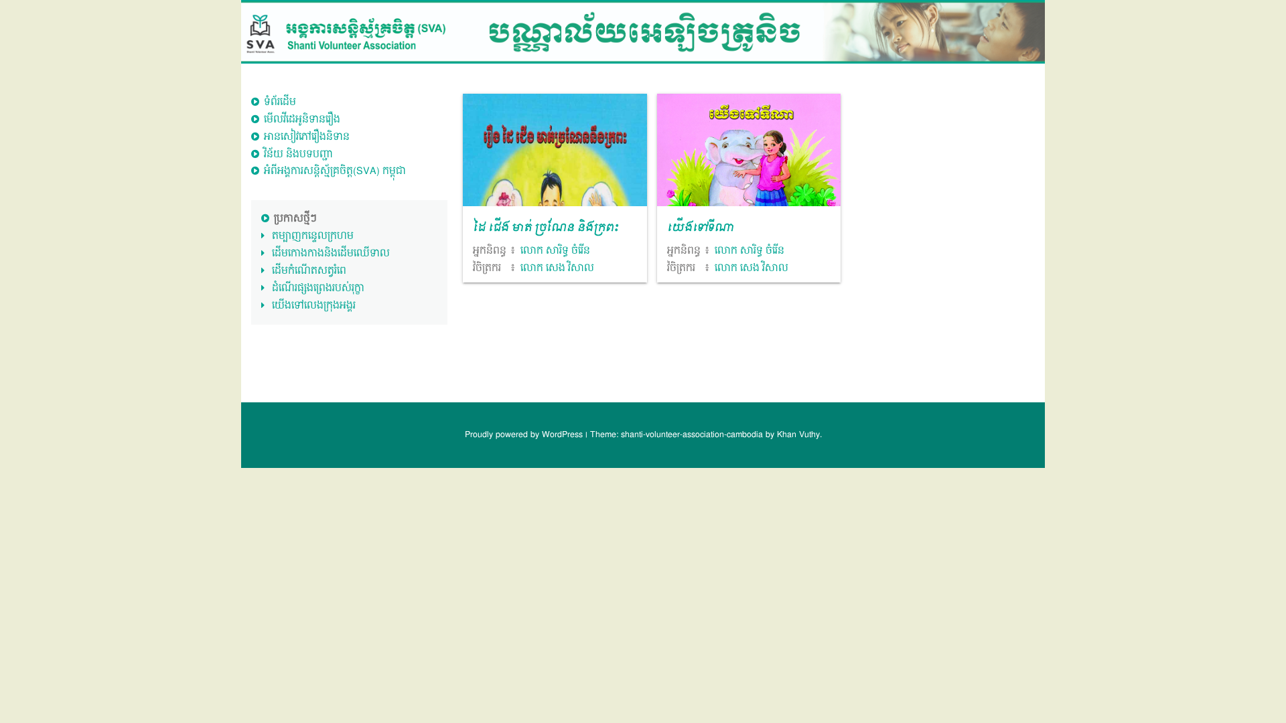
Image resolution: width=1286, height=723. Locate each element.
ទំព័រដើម (280, 102)
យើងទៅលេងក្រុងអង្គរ (314, 306)
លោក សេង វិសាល (557, 268)
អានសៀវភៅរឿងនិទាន (307, 137)
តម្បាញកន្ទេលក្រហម (313, 236)
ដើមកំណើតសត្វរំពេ (309, 271)
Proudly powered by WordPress (525, 435)
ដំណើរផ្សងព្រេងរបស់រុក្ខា (318, 288)
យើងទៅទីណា (700, 228)
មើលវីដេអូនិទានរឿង (302, 119)
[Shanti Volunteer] (643, 31)
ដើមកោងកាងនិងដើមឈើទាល (331, 253)
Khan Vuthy (798, 435)
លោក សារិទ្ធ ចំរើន (555, 251)
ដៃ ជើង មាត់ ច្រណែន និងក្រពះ (546, 228)
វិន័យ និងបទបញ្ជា (298, 154)
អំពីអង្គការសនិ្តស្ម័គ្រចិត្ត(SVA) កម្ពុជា (335, 171)
